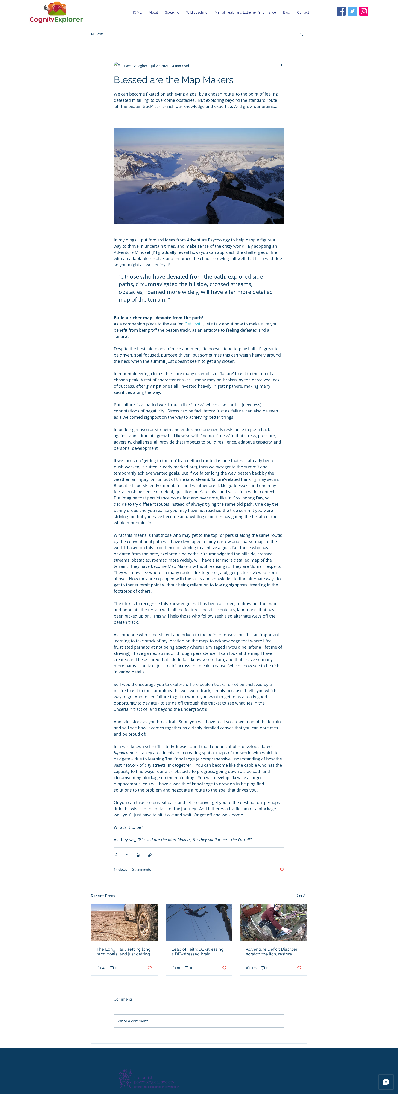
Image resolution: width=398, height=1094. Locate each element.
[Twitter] (352, 11)
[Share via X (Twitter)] (127, 855)
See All (302, 895)
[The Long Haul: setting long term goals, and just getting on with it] (124, 922)
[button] (301, 34)
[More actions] (281, 65)
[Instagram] (363, 11)
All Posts (97, 34)
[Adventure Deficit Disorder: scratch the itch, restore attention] (273, 922)
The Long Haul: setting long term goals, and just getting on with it (124, 951)
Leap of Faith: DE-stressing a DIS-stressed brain (197, 951)
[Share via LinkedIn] (138, 855)
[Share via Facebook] (116, 855)
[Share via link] (150, 855)
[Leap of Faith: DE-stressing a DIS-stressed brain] (199, 922)
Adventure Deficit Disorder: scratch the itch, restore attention (272, 951)
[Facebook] (341, 11)
